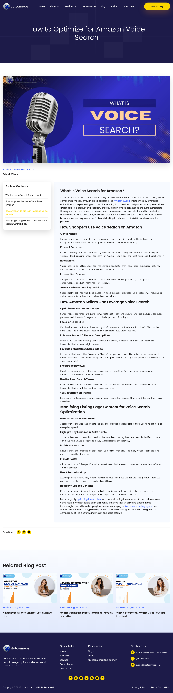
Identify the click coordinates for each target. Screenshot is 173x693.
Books (113, 6)
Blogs (90, 651)
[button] (71, 6)
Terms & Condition (160, 687)
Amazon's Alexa (122, 200)
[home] (15, 6)
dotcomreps (28, 687)
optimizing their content (89, 499)
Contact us (128, 6)
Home (42, 6)
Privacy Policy (139, 687)
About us (55, 6)
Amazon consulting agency (139, 506)
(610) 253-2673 (142, 658)
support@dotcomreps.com (148, 665)
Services (69, 6)
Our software (89, 6)
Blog (103, 6)
